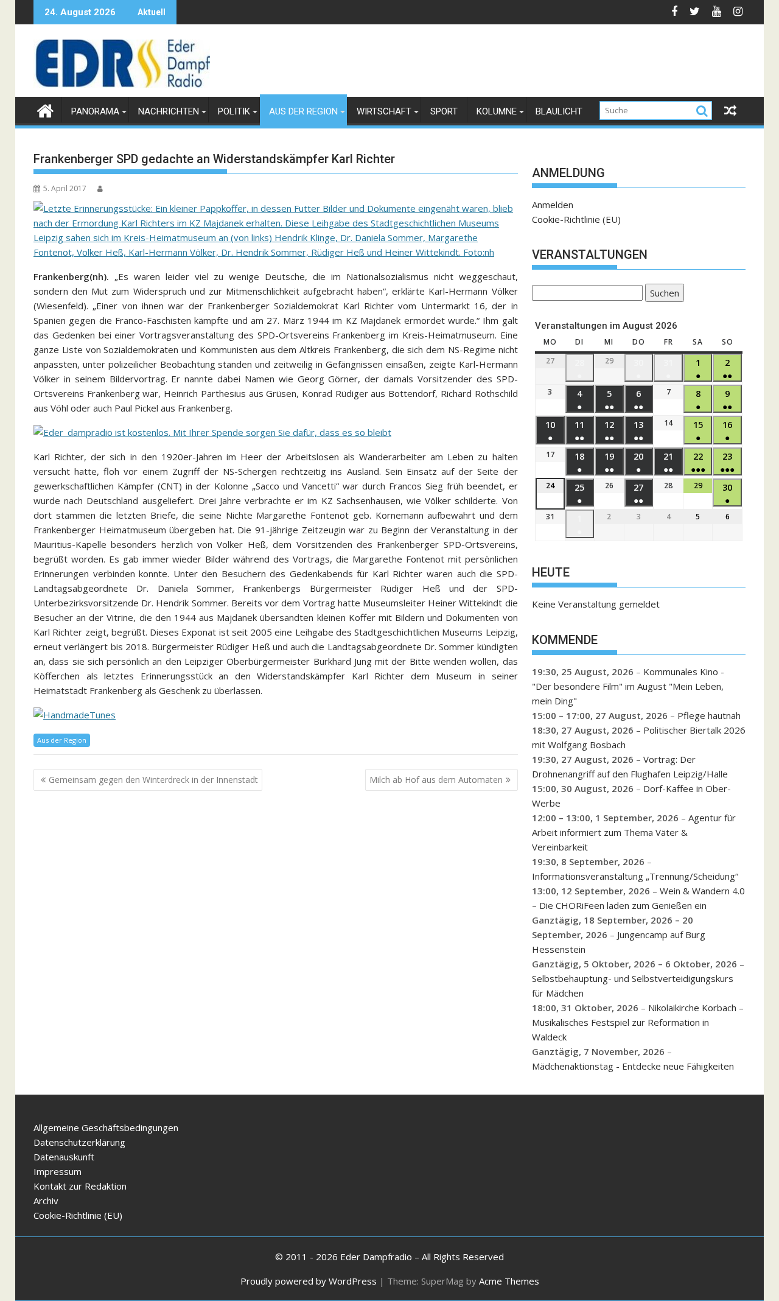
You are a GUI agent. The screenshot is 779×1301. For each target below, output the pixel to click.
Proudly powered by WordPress (308, 1281)
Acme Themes (509, 1281)
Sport (444, 111)
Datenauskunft (63, 1157)
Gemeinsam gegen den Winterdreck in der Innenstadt (153, 779)
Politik (234, 111)
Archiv (45, 1200)
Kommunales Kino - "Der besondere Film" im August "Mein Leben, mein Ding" (628, 686)
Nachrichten (168, 111)
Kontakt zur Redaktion (80, 1186)
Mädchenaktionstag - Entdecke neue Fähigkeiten (633, 1066)
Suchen (662, 294)
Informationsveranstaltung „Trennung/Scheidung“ (635, 876)
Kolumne (497, 111)
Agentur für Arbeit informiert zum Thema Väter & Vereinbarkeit (634, 832)
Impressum (57, 1171)
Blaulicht (559, 111)
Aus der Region (303, 111)
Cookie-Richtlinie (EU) (576, 219)
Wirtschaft (384, 111)
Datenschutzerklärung (79, 1142)
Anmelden (552, 204)
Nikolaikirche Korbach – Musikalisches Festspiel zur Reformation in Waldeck (638, 1022)
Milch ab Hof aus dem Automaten (436, 779)
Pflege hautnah (709, 715)
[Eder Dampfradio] (45, 109)
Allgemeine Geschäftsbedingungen (105, 1127)
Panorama (95, 111)
